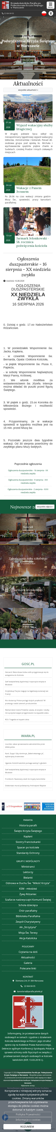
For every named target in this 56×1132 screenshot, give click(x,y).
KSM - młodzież (28, 888)
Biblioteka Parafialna (28, 916)
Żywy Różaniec (28, 894)
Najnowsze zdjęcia (31, 507)
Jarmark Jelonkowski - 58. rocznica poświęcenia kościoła (32, 242)
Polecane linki (28, 968)
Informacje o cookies (28, 1119)
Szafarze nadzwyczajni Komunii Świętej (28, 899)
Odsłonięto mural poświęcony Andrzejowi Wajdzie (25, 786)
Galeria (28, 963)
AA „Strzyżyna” (28, 927)
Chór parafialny (28, 910)
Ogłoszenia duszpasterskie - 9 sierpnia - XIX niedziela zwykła (28, 481)
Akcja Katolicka (28, 938)
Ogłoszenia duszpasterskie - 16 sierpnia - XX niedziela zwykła (28, 266)
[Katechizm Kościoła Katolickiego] (46, 806)
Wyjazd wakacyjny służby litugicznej (34, 127)
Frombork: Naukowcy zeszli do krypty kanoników (25, 779)
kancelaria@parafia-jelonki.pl (29, 991)
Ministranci (28, 866)
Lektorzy (28, 872)
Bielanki (28, 877)
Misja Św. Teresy (28, 932)
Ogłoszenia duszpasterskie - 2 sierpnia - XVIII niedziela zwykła (28, 491)
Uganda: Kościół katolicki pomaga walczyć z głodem (26, 763)
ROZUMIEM (27, 1126)
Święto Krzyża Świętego (28, 831)
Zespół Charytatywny (28, 921)
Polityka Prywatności (28, 1114)
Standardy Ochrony (28, 853)
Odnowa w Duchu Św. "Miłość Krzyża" (28, 883)
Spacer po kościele (28, 847)
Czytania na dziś (28, 952)
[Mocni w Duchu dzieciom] (28, 806)
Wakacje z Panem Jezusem (29, 189)
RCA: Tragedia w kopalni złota (17, 719)
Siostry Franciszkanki (28, 842)
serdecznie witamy (28, 59)
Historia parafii (28, 825)
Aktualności (28, 85)
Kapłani (28, 836)
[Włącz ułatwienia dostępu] (52, 13)
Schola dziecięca (28, 905)
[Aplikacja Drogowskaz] (10, 806)
